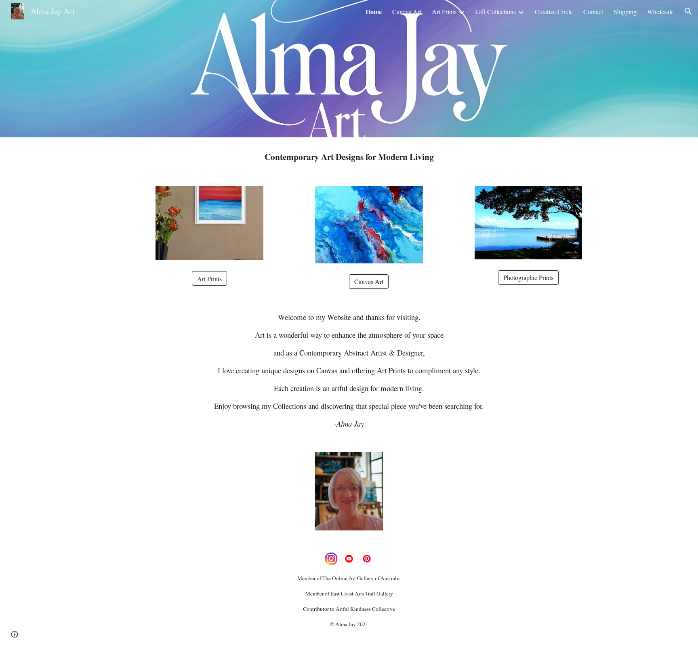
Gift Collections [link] (495, 11)
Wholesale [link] (660, 11)
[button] (688, 11)
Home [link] (374, 11)
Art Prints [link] (444, 11)
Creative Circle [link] (554, 11)
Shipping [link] (625, 11)
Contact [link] (593, 11)
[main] (349, 156)
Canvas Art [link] (406, 11)
